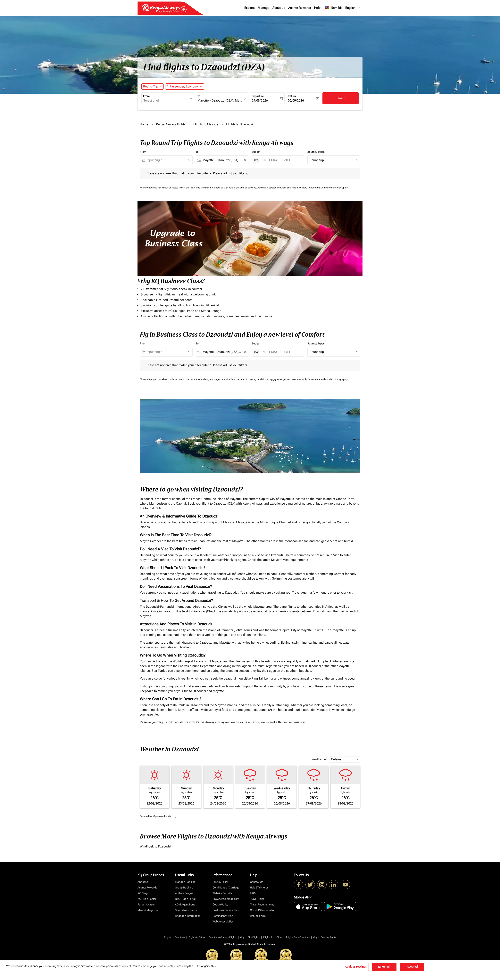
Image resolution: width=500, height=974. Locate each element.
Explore (249, 8)
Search (340, 98)
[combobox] (165, 100)
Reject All (384, 966)
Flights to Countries (174, 937)
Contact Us (256, 881)
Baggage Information (188, 915)
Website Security (222, 893)
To (198, 96)
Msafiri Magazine (148, 910)
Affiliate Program (185, 893)
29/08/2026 (260, 100)
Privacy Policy (220, 881)
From (146, 96)
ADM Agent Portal (185, 904)
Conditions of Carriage (225, 887)
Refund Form (258, 915)
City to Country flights (324, 937)
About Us (278, 8)
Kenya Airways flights (171, 124)
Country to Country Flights (223, 937)
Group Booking (184, 887)
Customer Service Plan (225, 910)
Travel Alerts (257, 898)
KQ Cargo (143, 893)
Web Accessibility (222, 921)
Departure (258, 96)
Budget (256, 151)
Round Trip (150, 86)
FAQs (253, 893)
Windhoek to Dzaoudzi (155, 846)
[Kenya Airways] (298, 884)
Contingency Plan (222, 915)
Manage (263, 8)
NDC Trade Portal (185, 898)
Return (292, 96)
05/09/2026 (296, 100)
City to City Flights (250, 937)
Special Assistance (186, 910)
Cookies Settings (356, 966)
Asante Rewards (299, 8)
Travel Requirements (262, 904)
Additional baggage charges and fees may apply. (282, 187)
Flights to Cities (196, 937)
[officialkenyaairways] (322, 884)
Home (144, 124)
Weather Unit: (320, 759)
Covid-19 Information (262, 910)
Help (317, 8)
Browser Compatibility (225, 898)
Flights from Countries (298, 937)
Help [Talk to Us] (260, 887)
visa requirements (295, 560)
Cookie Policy (220, 904)
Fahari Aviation (146, 904)
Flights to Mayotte (205, 124)
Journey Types (316, 151)
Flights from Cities (272, 937)
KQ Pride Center (147, 898)
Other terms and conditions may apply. (328, 187)
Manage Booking (185, 881)
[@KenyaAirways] (310, 884)
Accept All (412, 966)
